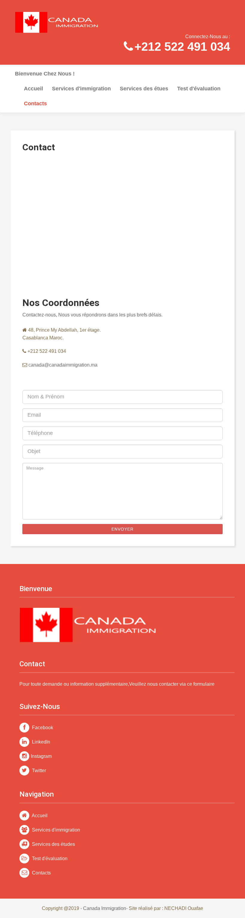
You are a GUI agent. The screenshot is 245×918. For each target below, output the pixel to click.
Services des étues (144, 89)
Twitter (38, 770)
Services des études (53, 844)
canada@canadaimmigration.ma (62, 364)
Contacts (41, 872)
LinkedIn (40, 741)
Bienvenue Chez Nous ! (45, 74)
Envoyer (122, 529)
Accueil (33, 89)
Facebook (42, 727)
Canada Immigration (104, 908)
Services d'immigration (81, 89)
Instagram (41, 756)
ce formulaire (201, 684)
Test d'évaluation (198, 89)
